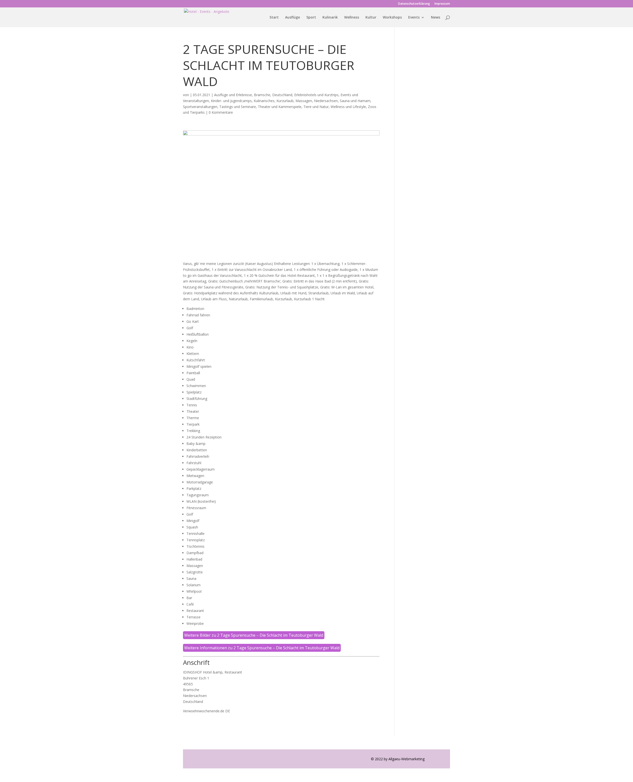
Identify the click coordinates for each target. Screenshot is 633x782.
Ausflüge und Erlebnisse (233, 94)
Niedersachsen (326, 100)
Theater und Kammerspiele (279, 106)
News (435, 18)
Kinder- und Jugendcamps (231, 100)
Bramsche (262, 94)
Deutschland (282, 94)
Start (274, 18)
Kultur (370, 18)
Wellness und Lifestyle (348, 106)
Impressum (442, 4)
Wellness (351, 18)
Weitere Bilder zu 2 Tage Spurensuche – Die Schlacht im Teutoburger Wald (253, 635)
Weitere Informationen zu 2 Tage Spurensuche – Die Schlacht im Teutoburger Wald (261, 648)
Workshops (392, 18)
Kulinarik (330, 18)
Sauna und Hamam (355, 100)
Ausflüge (292, 18)
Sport (311, 18)
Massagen (303, 100)
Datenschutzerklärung (414, 4)
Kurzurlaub (285, 100)
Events (414, 18)
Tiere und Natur (316, 106)
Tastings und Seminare (237, 106)
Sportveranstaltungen (200, 106)
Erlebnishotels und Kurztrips (316, 94)
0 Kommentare (221, 112)
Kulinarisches (264, 100)
